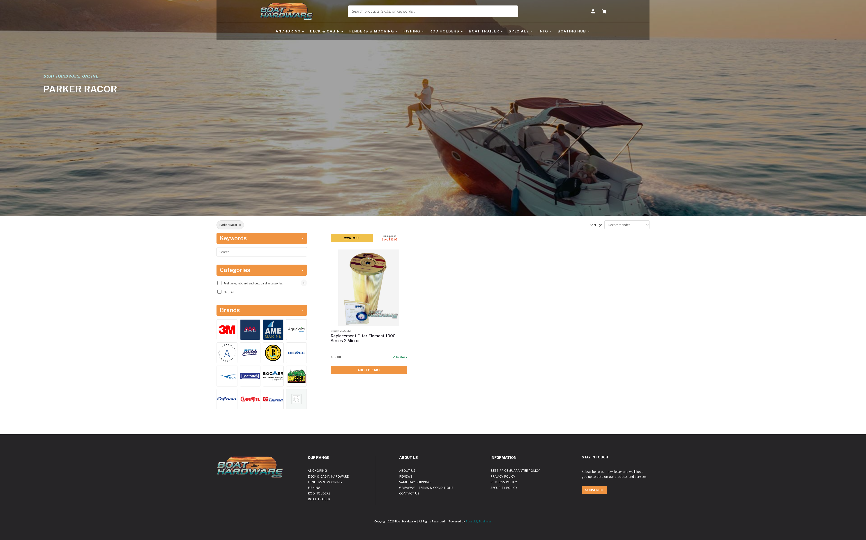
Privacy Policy (503, 476)
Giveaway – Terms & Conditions (426, 487)
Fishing (314, 487)
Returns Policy (504, 482)
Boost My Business (479, 521)
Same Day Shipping (415, 482)
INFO (543, 31)
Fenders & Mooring (325, 482)
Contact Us (409, 493)
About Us (407, 470)
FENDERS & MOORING (371, 31)
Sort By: (596, 225)
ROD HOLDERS (444, 31)
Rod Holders (319, 493)
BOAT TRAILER (484, 31)
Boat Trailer (319, 499)
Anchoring (317, 470)
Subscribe (594, 489)
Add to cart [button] (368, 370)
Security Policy (504, 487)
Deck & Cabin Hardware (328, 476)
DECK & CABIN (325, 31)
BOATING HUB (572, 31)
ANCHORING (288, 31)
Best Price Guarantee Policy (515, 470)
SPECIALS (519, 31)
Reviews (405, 476)
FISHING (411, 31)
